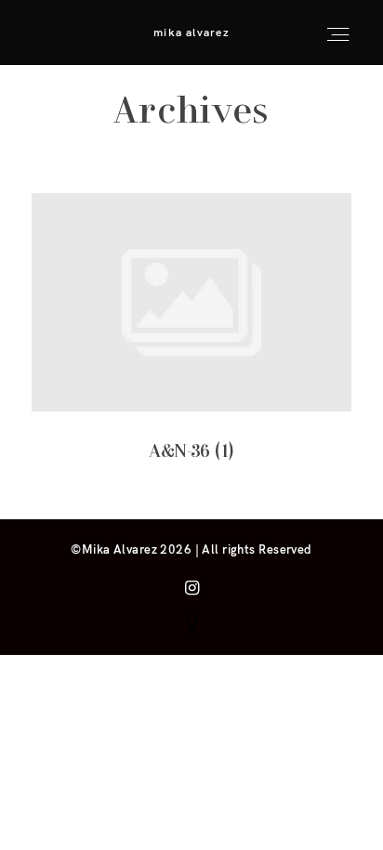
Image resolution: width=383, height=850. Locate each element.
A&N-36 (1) (191, 341)
